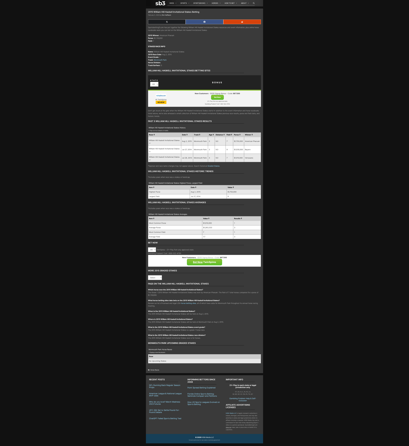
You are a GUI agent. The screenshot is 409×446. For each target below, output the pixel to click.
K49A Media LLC (231, 413)
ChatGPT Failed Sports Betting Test (165, 418)
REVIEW (161, 102)
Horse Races (154, 370)
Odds (171, 3)
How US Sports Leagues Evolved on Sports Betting (203, 403)
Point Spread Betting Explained (201, 388)
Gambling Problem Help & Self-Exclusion (242, 399)
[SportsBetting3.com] (161, 3)
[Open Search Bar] (253, 3)
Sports (183, 3)
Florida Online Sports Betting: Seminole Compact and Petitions (202, 395)
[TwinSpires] (161, 96)
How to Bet (230, 3)
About (244, 3)
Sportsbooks (199, 3)
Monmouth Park (160, 60)
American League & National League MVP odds (165, 394)
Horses (215, 3)
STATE (154, 80)
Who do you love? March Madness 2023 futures (164, 403)
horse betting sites (188, 303)
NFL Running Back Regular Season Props (164, 386)
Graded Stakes (214, 166)
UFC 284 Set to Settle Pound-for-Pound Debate (164, 411)
